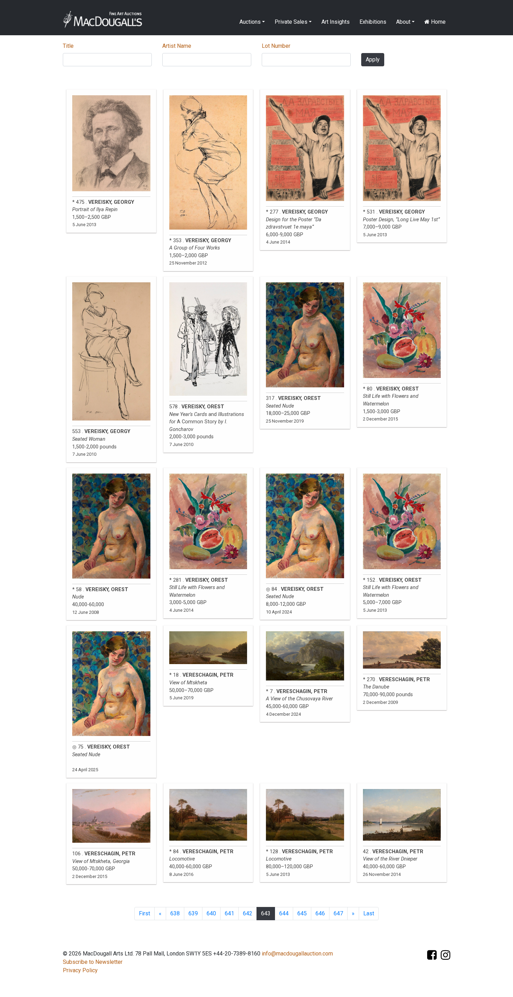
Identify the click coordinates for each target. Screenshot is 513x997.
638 (175, 913)
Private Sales (291, 21)
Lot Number (276, 46)
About (403, 21)
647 (338, 913)
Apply (373, 59)
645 (302, 913)
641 (229, 913)
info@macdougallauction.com (297, 953)
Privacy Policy (80, 970)
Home (438, 21)
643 (265, 913)
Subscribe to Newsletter (92, 962)
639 (193, 913)
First (144, 913)
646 (320, 913)
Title (68, 46)
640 (211, 913)
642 (247, 913)
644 (284, 913)
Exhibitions (372, 21)
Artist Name (176, 46)
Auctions (250, 21)
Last (368, 913)
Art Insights (335, 21)
